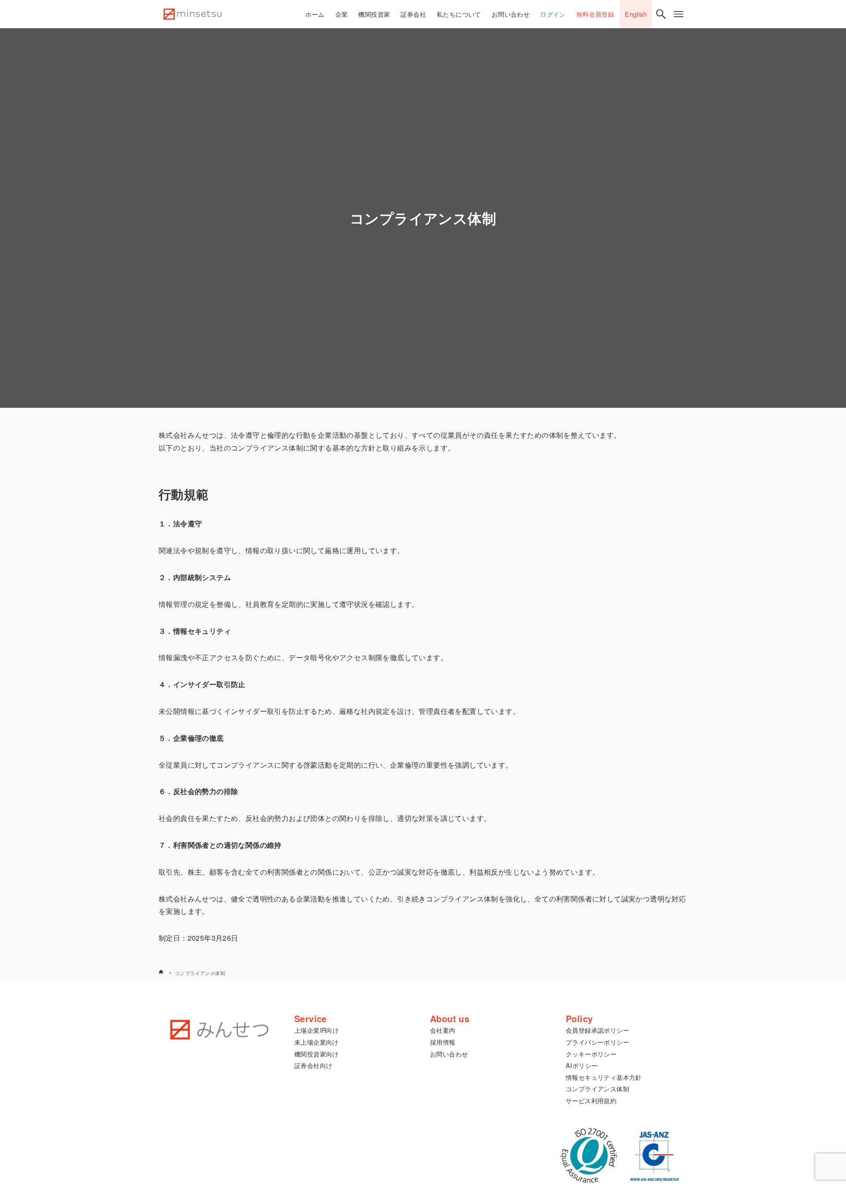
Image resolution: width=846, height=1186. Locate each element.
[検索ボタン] (661, 14)
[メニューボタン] (678, 14)
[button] (316, 1030)
